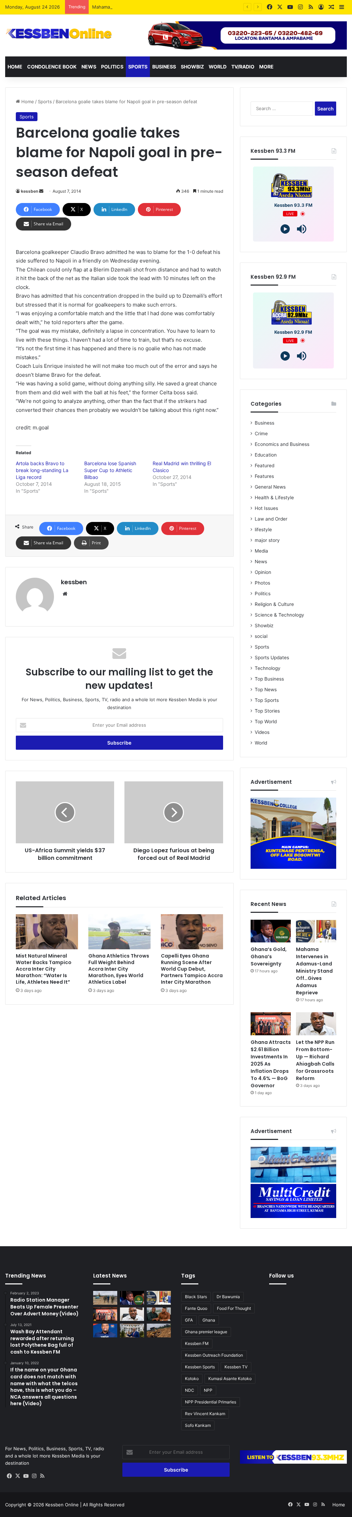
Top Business (269, 679)
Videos (262, 732)
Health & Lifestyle (274, 497)
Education (266, 455)
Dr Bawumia (228, 1296)
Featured (264, 465)
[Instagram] (34, 1476)
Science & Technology (279, 615)
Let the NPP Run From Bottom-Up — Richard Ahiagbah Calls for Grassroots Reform (315, 1060)
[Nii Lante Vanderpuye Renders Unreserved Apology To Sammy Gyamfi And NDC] (159, 1314)
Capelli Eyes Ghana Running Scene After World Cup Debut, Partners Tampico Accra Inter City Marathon (192, 968)
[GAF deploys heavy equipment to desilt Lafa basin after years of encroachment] (105, 1297)
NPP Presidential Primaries (210, 1401)
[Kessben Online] (58, 33)
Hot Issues (266, 508)
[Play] (285, 229)
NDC (189, 1390)
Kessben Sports (200, 1366)
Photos (262, 583)
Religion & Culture (274, 604)
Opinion (263, 572)
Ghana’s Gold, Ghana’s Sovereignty (269, 956)
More (266, 67)
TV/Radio (242, 67)
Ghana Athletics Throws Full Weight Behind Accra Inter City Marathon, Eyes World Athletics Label (118, 968)
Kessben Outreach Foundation (214, 1355)
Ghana (208, 1320)
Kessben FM (197, 1343)
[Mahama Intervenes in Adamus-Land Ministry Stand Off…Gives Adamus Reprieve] (316, 931)
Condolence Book (52, 67)
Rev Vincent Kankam (205, 1413)
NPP (208, 1390)
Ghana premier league (206, 1331)
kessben (29, 191)
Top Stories (267, 711)
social (261, 636)
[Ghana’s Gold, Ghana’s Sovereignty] (271, 931)
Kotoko (192, 1378)
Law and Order (271, 519)
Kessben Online (62, 1504)
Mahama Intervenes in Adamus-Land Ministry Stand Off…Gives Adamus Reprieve (178, 7)
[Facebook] (9, 1476)
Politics (112, 67)
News (88, 67)
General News (270, 487)
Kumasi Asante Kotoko (230, 1378)
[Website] (65, 594)
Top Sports (267, 700)
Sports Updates (272, 657)
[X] (17, 1476)
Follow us (281, 1275)
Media (261, 551)
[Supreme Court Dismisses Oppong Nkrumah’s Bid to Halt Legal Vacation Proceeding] (132, 1330)
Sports (137, 67)
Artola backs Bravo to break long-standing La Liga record (42, 470)
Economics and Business (282, 444)
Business (164, 67)
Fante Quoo (196, 1308)
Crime (261, 433)
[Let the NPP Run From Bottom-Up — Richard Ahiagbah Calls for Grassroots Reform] (316, 1023)
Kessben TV (236, 1366)
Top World (266, 721)
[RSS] (42, 1476)
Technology (267, 668)
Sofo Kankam (198, 1425)
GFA (189, 1320)
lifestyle (263, 529)
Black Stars (196, 1296)
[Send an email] (41, 191)
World (218, 67)
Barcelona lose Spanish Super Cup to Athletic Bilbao (110, 470)
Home (15, 67)
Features (264, 476)
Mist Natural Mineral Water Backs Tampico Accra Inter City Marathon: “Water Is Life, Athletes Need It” (44, 968)
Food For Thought (234, 1308)
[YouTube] (26, 1476)
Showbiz (192, 67)
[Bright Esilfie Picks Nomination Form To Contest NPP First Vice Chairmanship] (105, 1330)
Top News (266, 689)
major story (267, 540)
